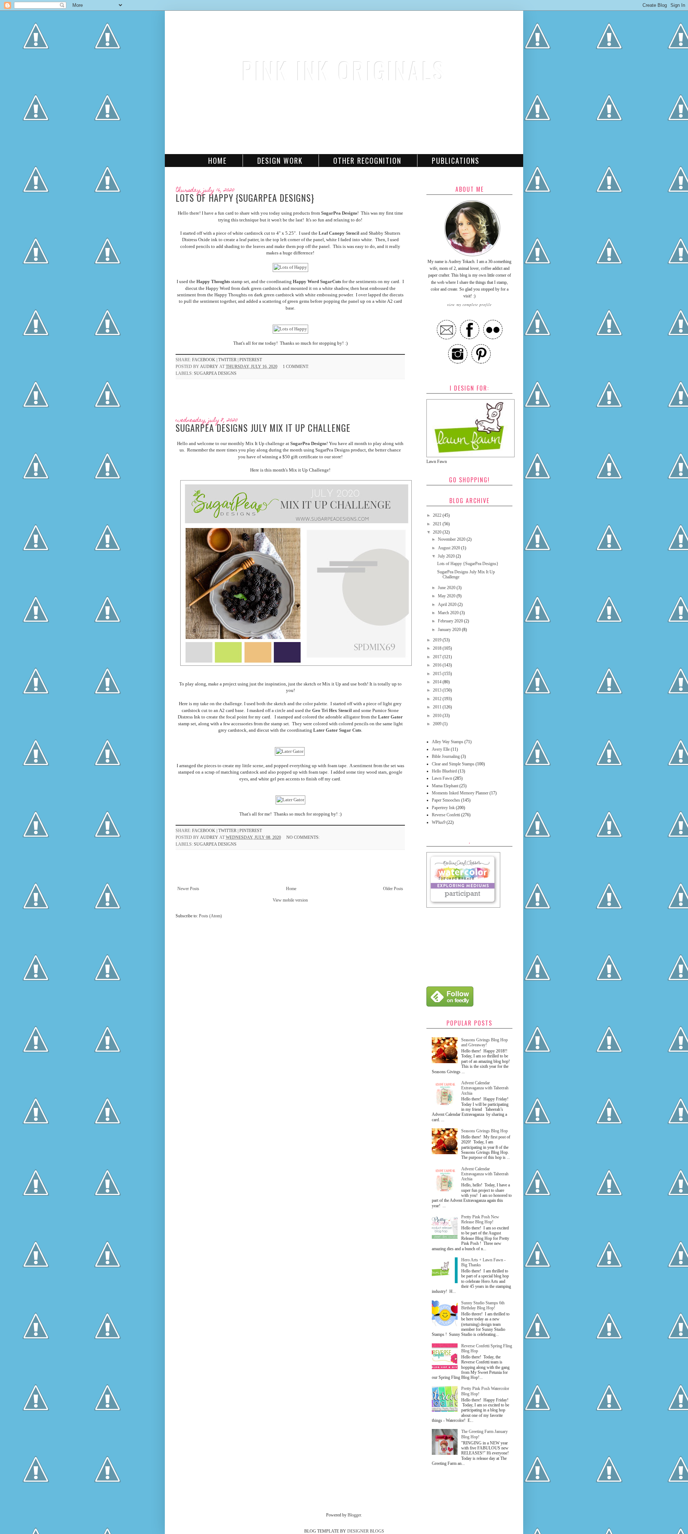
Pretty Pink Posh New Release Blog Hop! (480, 1219)
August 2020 (449, 547)
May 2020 (447, 595)
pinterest (250, 359)
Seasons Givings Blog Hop (484, 1130)
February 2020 (451, 620)
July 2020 (447, 556)
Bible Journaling (446, 756)
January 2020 (450, 629)
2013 (438, 690)
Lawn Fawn (442, 778)
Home (217, 160)
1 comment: (296, 366)
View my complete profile (469, 304)
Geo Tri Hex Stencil (332, 710)
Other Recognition (367, 160)
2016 (438, 665)
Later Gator (390, 717)
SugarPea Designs (339, 213)
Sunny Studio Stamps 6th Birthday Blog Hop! (483, 1305)
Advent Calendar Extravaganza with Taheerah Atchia (484, 1088)
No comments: (303, 837)
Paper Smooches (446, 800)
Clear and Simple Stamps (453, 763)
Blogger (354, 1515)
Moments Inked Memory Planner (460, 792)
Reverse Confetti (446, 814)
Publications (455, 160)
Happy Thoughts (213, 281)
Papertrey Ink (443, 807)
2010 (438, 715)
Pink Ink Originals (344, 70)
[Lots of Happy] (290, 267)
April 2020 (448, 604)
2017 (438, 656)
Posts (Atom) (210, 915)
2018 (438, 648)
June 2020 (447, 587)
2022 (438, 515)
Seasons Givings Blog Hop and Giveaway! (484, 1042)
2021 (438, 523)
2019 (438, 639)
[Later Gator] (290, 751)
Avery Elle (441, 749)
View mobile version (290, 900)
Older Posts (393, 888)
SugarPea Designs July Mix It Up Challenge (263, 427)
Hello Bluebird (444, 771)
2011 (438, 706)
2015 (438, 673)
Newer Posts (188, 888)
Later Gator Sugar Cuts (337, 730)
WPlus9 (438, 822)
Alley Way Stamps (447, 741)
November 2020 (452, 539)
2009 (438, 723)
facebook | (205, 359)
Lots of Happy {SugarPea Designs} (245, 197)
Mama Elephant (445, 785)
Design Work (280, 160)
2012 (438, 698)
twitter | (228, 359)
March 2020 (449, 612)
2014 (438, 681)
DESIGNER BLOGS (365, 1531)
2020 (438, 532)
